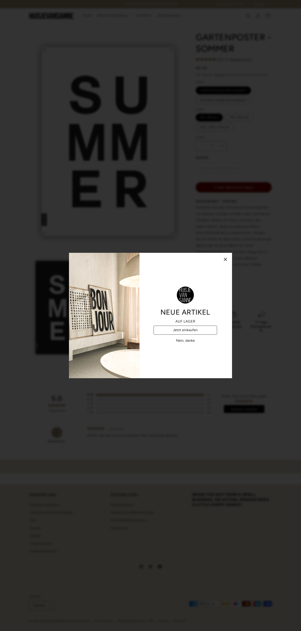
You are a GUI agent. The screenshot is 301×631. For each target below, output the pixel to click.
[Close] (225, 259)
